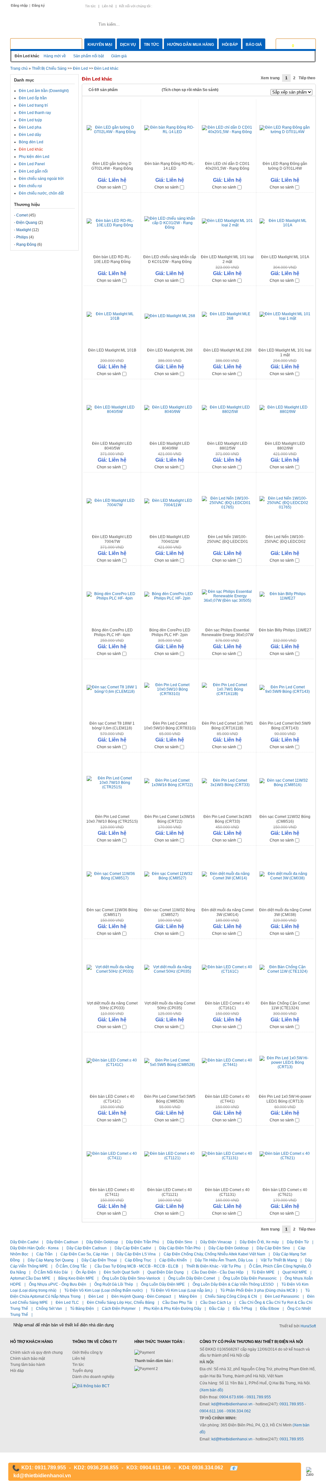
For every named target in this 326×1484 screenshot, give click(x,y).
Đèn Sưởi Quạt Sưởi (121, 1272)
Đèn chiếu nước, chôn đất (41, 193)
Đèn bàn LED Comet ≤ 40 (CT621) (285, 1192)
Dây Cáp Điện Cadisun (87, 1248)
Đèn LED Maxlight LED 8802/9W (285, 446)
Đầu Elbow (269, 1308)
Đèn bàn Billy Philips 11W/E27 (285, 630)
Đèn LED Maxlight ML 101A (285, 257)
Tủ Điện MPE (263, 1272)
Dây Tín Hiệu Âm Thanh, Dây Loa (224, 1260)
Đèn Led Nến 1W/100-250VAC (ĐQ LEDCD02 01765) (285, 542)
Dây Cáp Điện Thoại (99, 1260)
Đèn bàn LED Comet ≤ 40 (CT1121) (169, 1192)
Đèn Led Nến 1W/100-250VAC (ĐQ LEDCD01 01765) (227, 542)
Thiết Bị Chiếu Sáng (49, 68)
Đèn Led (80, 68)
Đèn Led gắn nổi (33, 171)
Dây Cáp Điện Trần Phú (180, 1248)
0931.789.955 (259, 1397)
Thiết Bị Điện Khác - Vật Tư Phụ (213, 1266)
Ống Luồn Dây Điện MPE (163, 1284)
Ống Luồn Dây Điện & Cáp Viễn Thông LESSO (233, 1284)
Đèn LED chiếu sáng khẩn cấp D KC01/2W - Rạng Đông (169, 259)
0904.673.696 (231, 1397)
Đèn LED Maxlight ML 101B (112, 350)
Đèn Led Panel (32, 164)
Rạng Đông (26, 244)
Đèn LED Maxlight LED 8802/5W (227, 446)
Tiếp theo (307, 78)
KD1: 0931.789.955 (43, 1467)
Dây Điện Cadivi (24, 1242)
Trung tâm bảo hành (27, 1364)
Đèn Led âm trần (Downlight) (44, 91)
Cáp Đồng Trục (138, 1260)
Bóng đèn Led (31, 142)
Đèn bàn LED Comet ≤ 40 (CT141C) (112, 1099)
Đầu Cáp (217, 1308)
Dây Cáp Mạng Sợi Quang (51, 1260)
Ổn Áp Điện (86, 1272)
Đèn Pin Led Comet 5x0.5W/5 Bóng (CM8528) (169, 1099)
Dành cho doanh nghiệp (93, 1376)
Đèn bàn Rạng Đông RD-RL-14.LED (170, 166)
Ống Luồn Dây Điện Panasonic (250, 1278)
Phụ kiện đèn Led (34, 156)
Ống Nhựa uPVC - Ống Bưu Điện (57, 1284)
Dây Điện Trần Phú (142, 1242)
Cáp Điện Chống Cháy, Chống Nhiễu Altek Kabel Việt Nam (214, 1254)
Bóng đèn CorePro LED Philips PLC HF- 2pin (169, 632)
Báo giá (254, 44)
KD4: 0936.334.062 (201, 1467)
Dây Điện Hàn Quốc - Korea (34, 1248)
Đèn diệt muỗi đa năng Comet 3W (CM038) (285, 912)
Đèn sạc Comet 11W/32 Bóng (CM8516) (284, 819)
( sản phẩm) (302, 43)
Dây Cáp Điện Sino (273, 1248)
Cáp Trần (44, 1254)
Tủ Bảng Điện (82, 1308)
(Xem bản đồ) (211, 1390)
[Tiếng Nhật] (289, 6)
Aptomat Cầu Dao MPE (30, 1278)
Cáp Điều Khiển (173, 1260)
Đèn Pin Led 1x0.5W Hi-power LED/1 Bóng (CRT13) (285, 1099)
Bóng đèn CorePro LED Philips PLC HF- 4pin (112, 632)
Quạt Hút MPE (294, 1272)
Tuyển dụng (82, 1370)
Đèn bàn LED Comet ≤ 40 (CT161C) (227, 1005)
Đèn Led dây (30, 134)
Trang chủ (19, 68)
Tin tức (90, 6)
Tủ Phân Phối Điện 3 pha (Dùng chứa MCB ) (258, 1290)
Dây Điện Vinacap (216, 1242)
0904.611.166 (212, 1411)
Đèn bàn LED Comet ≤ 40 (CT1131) (227, 1192)
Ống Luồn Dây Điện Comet (191, 1278)
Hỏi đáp (230, 44)
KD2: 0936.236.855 (96, 1467)
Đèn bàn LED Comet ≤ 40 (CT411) (112, 1192)
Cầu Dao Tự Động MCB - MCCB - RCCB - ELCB (136, 1266)
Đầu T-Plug (242, 1308)
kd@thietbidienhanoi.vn (231, 1404)
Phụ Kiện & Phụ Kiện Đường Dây (172, 1308)
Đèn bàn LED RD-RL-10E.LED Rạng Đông (112, 259)
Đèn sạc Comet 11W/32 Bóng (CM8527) (169, 912)
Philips (22, 237)
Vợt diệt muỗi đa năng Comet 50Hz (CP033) (112, 1005)
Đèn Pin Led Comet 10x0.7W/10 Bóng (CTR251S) (112, 819)
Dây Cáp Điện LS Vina (136, 1254)
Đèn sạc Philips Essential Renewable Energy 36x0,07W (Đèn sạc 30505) (227, 635)
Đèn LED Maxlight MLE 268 (227, 350)
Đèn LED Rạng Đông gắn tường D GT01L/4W (285, 166)
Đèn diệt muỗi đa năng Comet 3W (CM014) (227, 912)
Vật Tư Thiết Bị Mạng (279, 1260)
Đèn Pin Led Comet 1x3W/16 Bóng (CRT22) (170, 819)
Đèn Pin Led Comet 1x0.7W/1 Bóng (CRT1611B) (227, 725)
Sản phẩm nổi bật (88, 56)
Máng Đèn (188, 1296)
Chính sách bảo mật (27, 1358)
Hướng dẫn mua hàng (190, 44)
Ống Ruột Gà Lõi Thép (113, 1284)
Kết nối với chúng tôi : (135, 6)
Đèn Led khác (106, 68)
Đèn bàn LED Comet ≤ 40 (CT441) (227, 1099)
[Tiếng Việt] (268, 6)
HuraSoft (308, 1326)
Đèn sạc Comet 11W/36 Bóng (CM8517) (112, 912)
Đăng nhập (19, 5)
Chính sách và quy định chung (36, 1352)
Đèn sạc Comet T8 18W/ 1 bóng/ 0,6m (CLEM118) (112, 725)
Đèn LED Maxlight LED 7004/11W (170, 539)
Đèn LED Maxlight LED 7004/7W (112, 539)
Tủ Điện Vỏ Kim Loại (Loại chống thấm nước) (103, 1290)
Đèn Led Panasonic (282, 1296)
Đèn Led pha (30, 127)
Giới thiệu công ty (87, 1352)
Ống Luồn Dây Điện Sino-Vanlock (131, 1278)
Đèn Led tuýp (30, 120)
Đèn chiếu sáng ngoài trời (41, 178)
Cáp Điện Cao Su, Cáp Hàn (84, 1254)
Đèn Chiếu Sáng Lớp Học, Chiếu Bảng (120, 1302)
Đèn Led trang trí (33, 105)
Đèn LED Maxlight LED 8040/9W (170, 446)
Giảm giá (119, 56)
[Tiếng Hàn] (311, 6)
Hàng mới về (55, 56)
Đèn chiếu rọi (30, 186)
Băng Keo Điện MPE (76, 1278)
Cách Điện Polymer (119, 1308)
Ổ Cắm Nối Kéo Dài (51, 1272)
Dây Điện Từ (298, 1242)
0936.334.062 (239, 1411)
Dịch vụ (128, 44)
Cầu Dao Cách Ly (215, 1302)
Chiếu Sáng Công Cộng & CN (231, 1296)
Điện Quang (26, 222)
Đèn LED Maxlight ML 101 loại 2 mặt (227, 259)
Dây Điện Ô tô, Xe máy (259, 1242)
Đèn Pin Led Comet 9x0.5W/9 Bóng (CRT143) (285, 725)
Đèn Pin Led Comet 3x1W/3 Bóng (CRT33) (227, 819)
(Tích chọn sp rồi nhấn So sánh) (190, 90)
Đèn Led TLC (67, 1302)
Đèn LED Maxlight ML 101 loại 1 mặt (285, 352)
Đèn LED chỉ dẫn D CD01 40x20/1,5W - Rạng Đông (227, 166)
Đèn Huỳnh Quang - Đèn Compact (141, 1296)
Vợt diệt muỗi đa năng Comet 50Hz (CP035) (170, 1005)
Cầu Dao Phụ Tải (177, 1302)
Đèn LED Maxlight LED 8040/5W (112, 446)
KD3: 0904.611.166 (148, 1467)
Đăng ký (38, 5)
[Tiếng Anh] (278, 6)
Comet (22, 215)
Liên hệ (107, 6)
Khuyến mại (100, 44)
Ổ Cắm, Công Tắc (71, 1266)
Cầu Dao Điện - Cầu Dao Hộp (218, 1272)
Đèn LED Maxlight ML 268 (170, 350)
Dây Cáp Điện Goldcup (229, 1248)
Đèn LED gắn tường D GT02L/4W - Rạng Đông (112, 166)
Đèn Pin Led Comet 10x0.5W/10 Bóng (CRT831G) (170, 725)
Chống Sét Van (49, 1308)
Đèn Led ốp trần (33, 98)
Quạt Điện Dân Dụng (165, 1272)
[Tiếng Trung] (300, 6)
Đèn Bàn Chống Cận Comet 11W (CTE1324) (285, 1005)
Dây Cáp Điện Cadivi (133, 1248)
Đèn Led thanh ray (35, 112)
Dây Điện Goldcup (102, 1242)
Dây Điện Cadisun (62, 1242)
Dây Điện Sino (179, 1242)
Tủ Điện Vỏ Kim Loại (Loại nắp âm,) (181, 1290)
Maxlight (23, 230)
